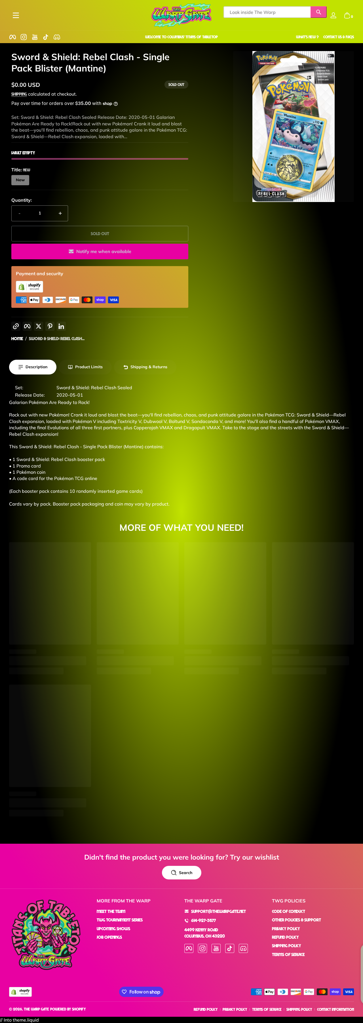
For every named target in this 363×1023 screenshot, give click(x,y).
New (20, 179)
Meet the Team (111, 911)
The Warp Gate (36, 1009)
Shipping (19, 94)
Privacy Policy (286, 928)
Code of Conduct (288, 911)
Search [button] (185, 872)
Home (17, 338)
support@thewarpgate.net (218, 911)
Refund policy (206, 1009)
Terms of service (267, 1009)
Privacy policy (235, 1009)
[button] (347, 15)
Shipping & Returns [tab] (148, 366)
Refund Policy (285, 937)
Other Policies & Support (296, 920)
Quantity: (21, 200)
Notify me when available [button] (103, 251)
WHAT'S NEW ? (307, 36)
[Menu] (16, 15)
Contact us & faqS (338, 36)
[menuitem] (138, 911)
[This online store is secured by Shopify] (29, 291)
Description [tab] (36, 366)
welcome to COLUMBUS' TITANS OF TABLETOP (181, 36)
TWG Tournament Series (120, 920)
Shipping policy (299, 1009)
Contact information (335, 1009)
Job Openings (109, 937)
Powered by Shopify (68, 1009)
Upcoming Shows (113, 928)
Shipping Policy (286, 945)
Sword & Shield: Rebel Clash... (57, 338)
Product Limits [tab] (89, 366)
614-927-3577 (203, 920)
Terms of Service (288, 954)
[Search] (319, 12)
